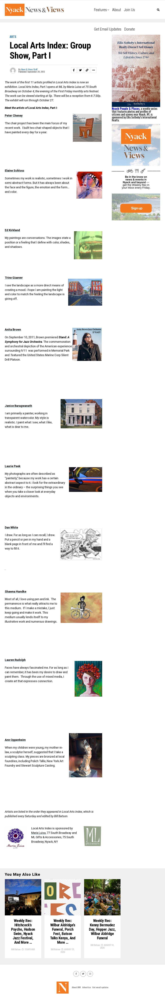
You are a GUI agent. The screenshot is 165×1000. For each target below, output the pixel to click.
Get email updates (107, 29)
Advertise (86, 987)
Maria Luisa (38, 832)
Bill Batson (15, 949)
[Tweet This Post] (80, 70)
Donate (129, 29)
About (116, 10)
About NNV (76, 987)
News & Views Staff (29, 69)
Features (100, 10)
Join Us (129, 10)
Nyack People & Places (126, 108)
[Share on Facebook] (74, 70)
